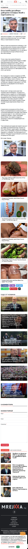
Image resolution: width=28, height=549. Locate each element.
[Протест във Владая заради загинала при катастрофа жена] (14, 338)
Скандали (14, 523)
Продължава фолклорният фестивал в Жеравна (13, 376)
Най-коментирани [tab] (15, 450)
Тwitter (20, 285)
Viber (13, 285)
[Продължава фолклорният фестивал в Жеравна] (14, 373)
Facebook (5, 285)
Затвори (11, 547)
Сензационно (14, 524)
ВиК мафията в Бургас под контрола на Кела (20, 489)
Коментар (4, 424)
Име (2, 413)
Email (2, 419)
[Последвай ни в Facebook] (14, 512)
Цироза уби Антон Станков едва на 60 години (19, 478)
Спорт (14, 526)
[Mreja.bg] (14, 506)
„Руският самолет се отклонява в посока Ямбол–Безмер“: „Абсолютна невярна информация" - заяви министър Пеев (11, 391)
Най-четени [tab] (5, 450)
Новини (6, 5)
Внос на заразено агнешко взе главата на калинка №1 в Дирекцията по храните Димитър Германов (14, 305)
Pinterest (14, 288)
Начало (2, 5)
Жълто (14, 521)
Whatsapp (5, 288)
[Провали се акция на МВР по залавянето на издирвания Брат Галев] (14, 356)
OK (18, 547)
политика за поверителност (16, 543)
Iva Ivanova (5, 34)
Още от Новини (8, 295)
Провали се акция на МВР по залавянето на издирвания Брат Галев (13, 359)
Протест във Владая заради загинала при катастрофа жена (11, 342)
